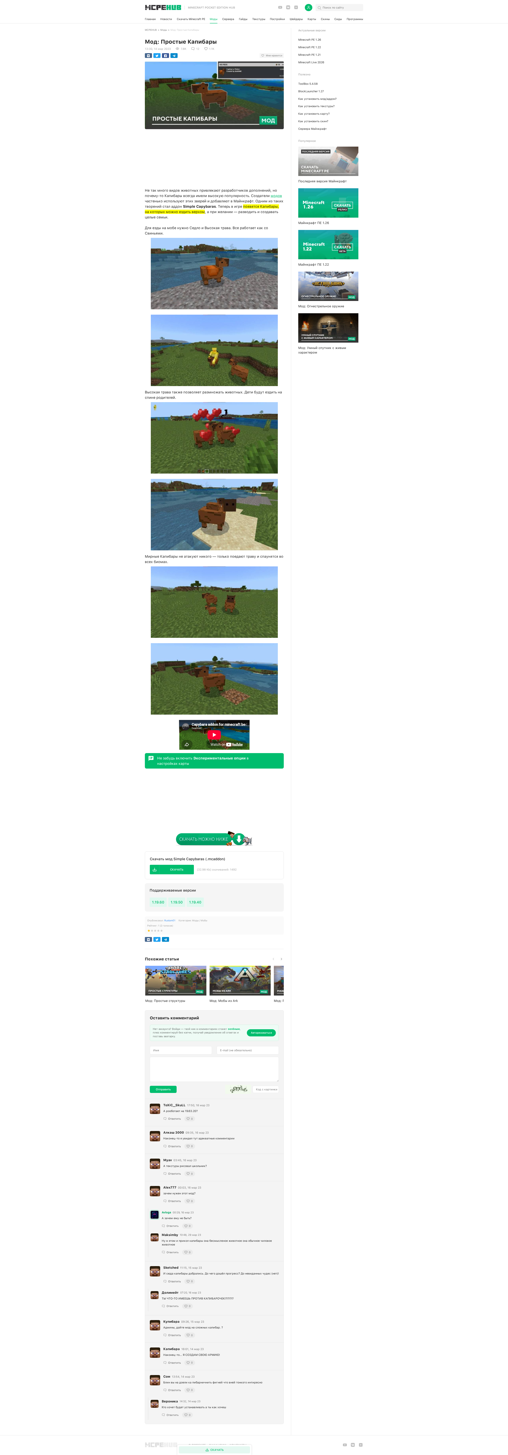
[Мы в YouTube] (280, 9)
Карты (312, 19)
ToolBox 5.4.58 (308, 83)
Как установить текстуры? (316, 106)
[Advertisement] (214, 157)
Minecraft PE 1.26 (309, 39)
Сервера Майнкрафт (312, 128)
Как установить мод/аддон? (317, 98)
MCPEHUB (151, 30)
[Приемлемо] (152, 931)
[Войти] (308, 7)
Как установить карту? (314, 113)
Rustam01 (169, 920)
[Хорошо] (158, 931)
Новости (166, 19)
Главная (150, 19)
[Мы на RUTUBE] (296, 9)
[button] (172, 869)
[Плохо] (148, 931)
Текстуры (258, 19)
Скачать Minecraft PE (191, 19)
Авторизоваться (261, 1032)
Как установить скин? (313, 121)
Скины (325, 19)
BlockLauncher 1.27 (311, 91)
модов (276, 196)
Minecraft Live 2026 (311, 62)
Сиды (338, 19)
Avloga (166, 1212)
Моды (213, 19)
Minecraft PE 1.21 (309, 54)
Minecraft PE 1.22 (309, 47)
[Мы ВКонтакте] (288, 9)
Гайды (243, 19)
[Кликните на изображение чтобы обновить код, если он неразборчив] (238, 1089)
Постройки (277, 19)
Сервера (228, 19)
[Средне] (155, 931)
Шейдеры (296, 19)
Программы (355, 19)
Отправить (163, 1089)
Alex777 (169, 1187)
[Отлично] (161, 931)
